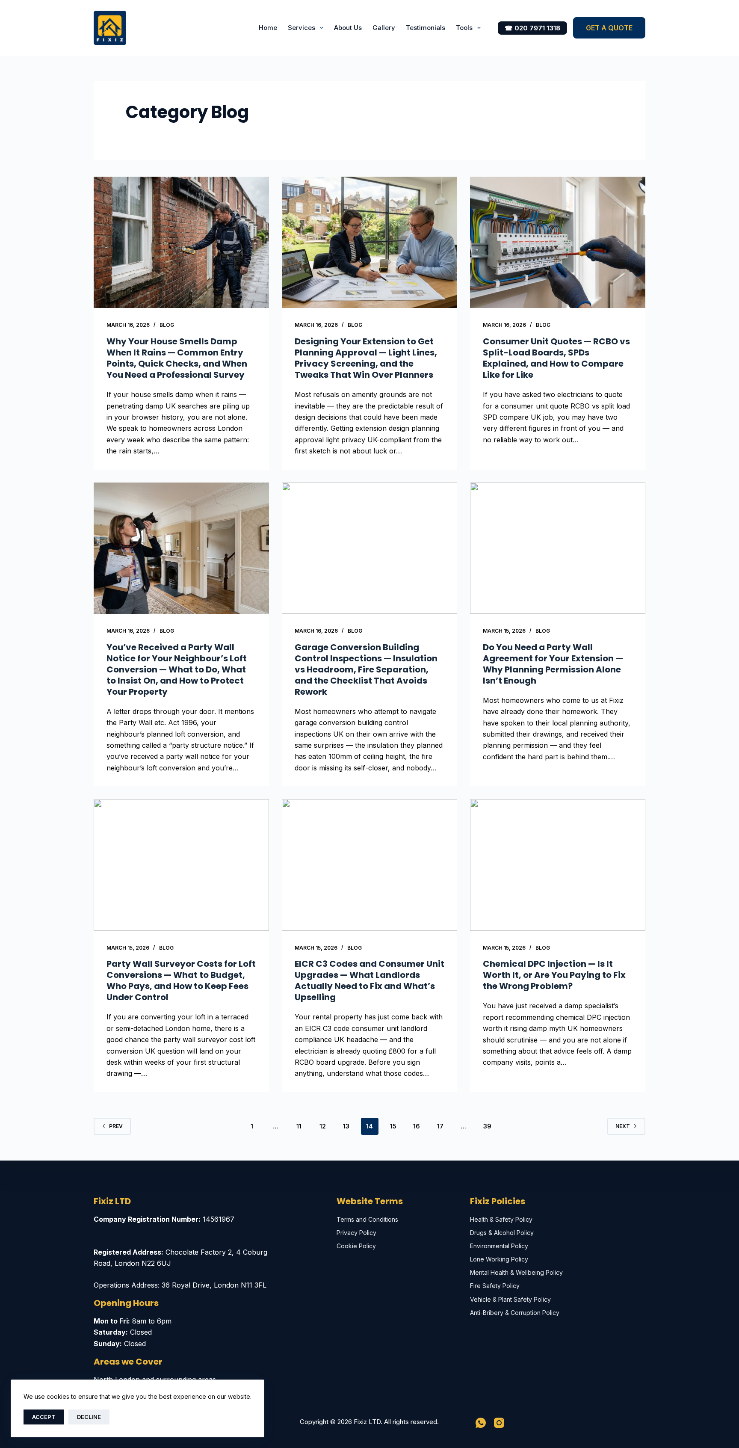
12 (322, 1126)
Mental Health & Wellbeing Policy (516, 1272)
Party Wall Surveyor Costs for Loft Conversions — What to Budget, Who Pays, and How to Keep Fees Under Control (181, 980)
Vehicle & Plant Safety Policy (510, 1299)
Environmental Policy (499, 1246)
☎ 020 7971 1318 (532, 28)
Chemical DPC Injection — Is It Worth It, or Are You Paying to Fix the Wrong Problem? (554, 975)
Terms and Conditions (367, 1219)
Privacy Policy (356, 1232)
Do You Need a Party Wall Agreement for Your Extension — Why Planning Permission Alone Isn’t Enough (553, 664)
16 (416, 1126)
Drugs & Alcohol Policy (502, 1232)
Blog (167, 325)
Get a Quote (609, 28)
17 (440, 1126)
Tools (464, 28)
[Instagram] (499, 1423)
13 (346, 1126)
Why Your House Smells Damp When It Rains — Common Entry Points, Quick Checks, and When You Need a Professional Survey (176, 358)
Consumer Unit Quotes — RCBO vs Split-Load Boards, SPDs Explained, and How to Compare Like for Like (556, 358)
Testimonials (425, 28)
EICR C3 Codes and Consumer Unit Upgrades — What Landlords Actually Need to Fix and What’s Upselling (369, 980)
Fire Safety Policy (495, 1285)
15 (393, 1126)
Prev (116, 1126)
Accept (44, 1416)
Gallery (383, 28)
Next (622, 1126)
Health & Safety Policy (501, 1219)
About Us (348, 28)
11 (299, 1126)
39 (487, 1126)
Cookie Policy (356, 1246)
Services (301, 28)
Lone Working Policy (499, 1259)
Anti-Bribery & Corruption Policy (514, 1312)
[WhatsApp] (481, 1423)
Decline (89, 1416)
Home (268, 28)
